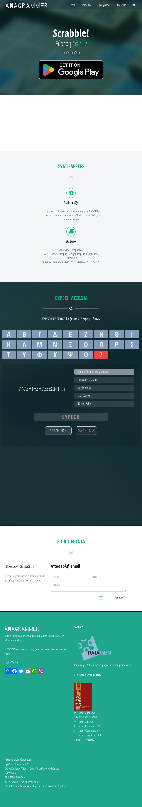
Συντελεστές (86, 5)
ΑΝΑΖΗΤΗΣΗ (58, 430)
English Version (11, 662)
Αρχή (73, 5)
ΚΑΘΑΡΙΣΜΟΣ (86, 430)
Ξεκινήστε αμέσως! (71, 52)
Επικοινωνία (121, 5)
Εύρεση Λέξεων (103, 5)
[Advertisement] (71, 123)
